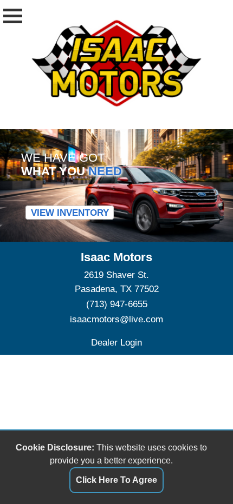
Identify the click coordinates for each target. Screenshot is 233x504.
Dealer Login (116, 342)
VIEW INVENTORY (70, 212)
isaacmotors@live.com (116, 319)
